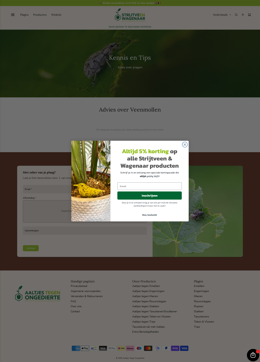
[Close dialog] (184, 144)
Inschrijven (150, 195)
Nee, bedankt (149, 215)
